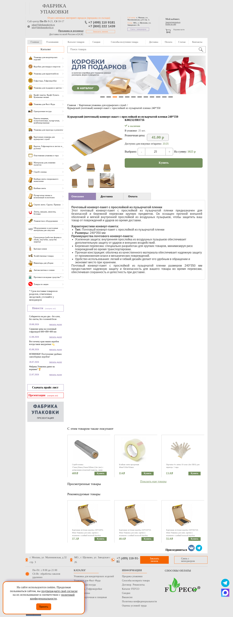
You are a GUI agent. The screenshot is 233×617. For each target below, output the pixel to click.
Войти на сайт (170, 24)
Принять (43, 606)
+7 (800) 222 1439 (101, 26)
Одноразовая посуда (85, 584)
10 (158, 96)
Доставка (153, 42)
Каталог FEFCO (130, 589)
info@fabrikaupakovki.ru (43, 27)
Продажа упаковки (132, 576)
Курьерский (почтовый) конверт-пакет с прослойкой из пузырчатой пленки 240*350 (113, 108)
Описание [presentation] (77, 196)
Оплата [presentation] (132, 196)
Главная (35, 42)
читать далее (55, 324)
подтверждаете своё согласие (59, 591)
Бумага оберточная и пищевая (90, 597)
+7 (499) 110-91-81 (127, 560)
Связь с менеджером (138, 29)
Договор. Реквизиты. (133, 584)
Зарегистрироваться (172, 22)
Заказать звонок (100, 32)
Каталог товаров (76, 42)
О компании (52, 42)
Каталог (46, 49)
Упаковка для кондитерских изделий (94, 576)
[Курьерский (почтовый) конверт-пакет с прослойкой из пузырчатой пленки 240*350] (96, 161)
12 (170, 96)
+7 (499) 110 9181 (101, 22)
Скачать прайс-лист (45, 387)
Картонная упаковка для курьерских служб (102, 105)
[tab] (82, 196)
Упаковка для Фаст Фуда (87, 580)
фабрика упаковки (54, 9)
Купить (164, 162)
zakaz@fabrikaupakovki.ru (43, 24)
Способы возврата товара (136, 580)
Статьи (181, 42)
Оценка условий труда (134, 605)
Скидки (96, 42)
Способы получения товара (124, 42)
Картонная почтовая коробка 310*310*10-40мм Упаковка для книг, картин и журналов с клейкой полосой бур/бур (135, 532)
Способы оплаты (178, 570)
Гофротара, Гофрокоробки (88, 589)
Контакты (197, 42)
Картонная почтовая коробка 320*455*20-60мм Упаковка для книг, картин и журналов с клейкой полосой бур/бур (182, 532)
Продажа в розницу (71, 30)
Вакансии (127, 597)
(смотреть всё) (50, 308)
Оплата (168, 42)
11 (164, 96)
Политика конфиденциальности (139, 601)
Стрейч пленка (82, 593)
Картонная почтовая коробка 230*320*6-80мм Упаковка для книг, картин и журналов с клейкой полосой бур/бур (87, 532)
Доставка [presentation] (107, 196)
